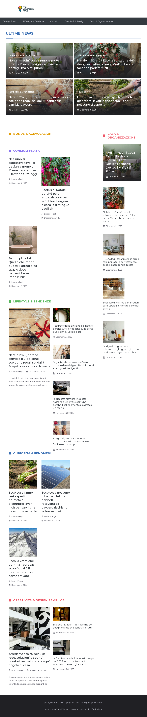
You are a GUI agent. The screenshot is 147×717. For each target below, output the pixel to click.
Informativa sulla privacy (56, 709)
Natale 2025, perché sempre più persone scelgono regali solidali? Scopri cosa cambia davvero (39, 100)
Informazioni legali (80, 709)
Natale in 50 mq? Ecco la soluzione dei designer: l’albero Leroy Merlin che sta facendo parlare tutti (105, 64)
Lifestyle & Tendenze (34, 21)
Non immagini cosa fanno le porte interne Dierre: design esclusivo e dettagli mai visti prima (34, 64)
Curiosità (54, 21)
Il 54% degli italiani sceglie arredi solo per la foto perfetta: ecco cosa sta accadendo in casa (121, 262)
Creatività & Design (74, 21)
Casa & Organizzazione (101, 21)
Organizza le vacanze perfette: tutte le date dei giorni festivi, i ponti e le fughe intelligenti (73, 365)
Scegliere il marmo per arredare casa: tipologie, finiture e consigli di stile (121, 305)
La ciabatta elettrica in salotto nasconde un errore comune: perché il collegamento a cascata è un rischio (73, 403)
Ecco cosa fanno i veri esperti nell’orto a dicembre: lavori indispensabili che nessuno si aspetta (106, 100)
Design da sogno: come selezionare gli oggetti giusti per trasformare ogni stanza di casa (121, 349)
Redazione (97, 709)
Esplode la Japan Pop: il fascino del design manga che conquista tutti (72, 626)
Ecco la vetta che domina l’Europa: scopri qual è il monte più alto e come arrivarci (21, 568)
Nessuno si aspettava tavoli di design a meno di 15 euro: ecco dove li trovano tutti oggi (23, 166)
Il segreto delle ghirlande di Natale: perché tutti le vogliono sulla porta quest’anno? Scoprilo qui (73, 328)
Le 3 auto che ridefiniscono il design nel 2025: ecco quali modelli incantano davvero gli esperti (73, 661)
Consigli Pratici (10, 21)
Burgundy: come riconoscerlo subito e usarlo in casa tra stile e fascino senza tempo (71, 441)
